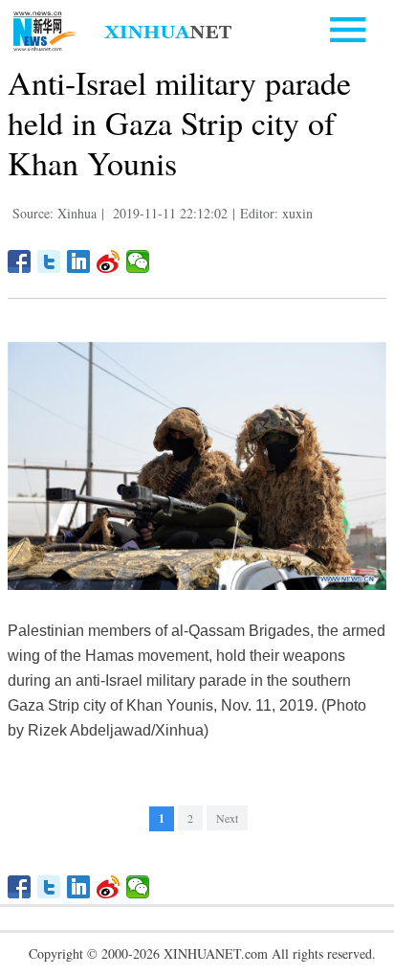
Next (227, 818)
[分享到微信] (138, 261)
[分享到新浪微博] (108, 261)
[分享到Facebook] (20, 261)
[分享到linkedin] (79, 261)
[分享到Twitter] (49, 261)
